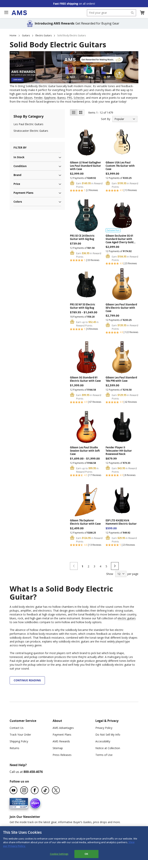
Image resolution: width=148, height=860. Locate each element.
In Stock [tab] (18, 157)
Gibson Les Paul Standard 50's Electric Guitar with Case (121, 308)
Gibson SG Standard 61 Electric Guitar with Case (85, 379)
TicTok (45, 790)
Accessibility (102, 741)
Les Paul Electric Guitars (28, 124)
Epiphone (50, 97)
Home (13, 35)
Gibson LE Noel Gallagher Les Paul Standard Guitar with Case (85, 166)
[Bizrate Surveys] (22, 806)
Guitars (26, 35)
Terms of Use (104, 755)
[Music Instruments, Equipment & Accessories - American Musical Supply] (19, 13)
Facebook (35, 790)
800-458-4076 (33, 772)
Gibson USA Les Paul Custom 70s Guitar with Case (120, 166)
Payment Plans (62, 734)
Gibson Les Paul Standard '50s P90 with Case (121, 379)
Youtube (13, 790)
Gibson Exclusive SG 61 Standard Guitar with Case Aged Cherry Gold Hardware (119, 239)
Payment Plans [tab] (23, 193)
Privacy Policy (103, 728)
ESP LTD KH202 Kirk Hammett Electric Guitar (121, 522)
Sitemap (58, 748)
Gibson (28, 97)
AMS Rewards (61, 741)
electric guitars (127, 618)
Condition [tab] (20, 166)
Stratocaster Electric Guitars (30, 131)
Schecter (79, 97)
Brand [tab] (17, 175)
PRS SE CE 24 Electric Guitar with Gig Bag (82, 237)
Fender (38, 97)
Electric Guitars (43, 35)
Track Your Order (20, 734)
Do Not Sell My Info (107, 734)
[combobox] (111, 12)
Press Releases (62, 755)
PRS (69, 97)
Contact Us (17, 728)
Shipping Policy (19, 741)
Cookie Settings (59, 854)
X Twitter (56, 790)
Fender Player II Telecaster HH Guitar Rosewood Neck (119, 451)
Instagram (24, 790)
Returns (14, 748)
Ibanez (61, 97)
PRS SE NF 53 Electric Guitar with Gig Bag (82, 306)
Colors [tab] (17, 201)
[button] (142, 12)
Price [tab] (16, 184)
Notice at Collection (107, 748)
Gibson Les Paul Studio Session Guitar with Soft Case (85, 451)
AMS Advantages (63, 728)
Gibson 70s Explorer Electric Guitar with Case (85, 522)
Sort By (105, 119)
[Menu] (6, 12)
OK (86, 854)
